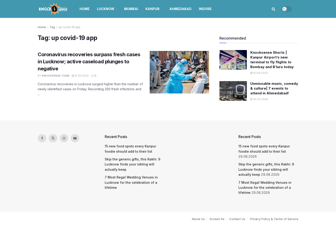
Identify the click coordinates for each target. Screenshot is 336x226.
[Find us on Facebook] (42, 138)
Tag (52, 27)
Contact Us (237, 219)
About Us (198, 219)
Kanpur (152, 9)
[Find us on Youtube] (75, 138)
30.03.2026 (260, 99)
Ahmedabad (180, 9)
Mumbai (131, 9)
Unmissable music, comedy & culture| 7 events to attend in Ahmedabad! (274, 88)
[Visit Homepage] (53, 9)
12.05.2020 (81, 75)
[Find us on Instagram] (64, 138)
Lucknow (105, 9)
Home (85, 9)
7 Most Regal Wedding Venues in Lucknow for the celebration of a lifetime (131, 182)
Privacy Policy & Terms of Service (274, 219)
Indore (205, 9)
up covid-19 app (69, 27)
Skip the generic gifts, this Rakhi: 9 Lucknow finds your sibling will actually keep (132, 164)
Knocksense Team (55, 75)
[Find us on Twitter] (53, 138)
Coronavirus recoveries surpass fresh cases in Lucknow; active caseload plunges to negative (89, 61)
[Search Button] (273, 9)
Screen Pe (217, 219)
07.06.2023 (260, 72)
